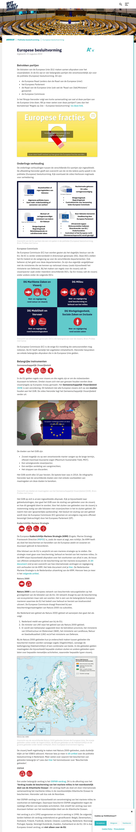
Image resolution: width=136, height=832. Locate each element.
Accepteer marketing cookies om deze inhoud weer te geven (57, 134)
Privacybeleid (119, 829)
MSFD (41, 539)
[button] (132, 811)
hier (71, 567)
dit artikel (72, 753)
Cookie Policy (107, 829)
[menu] (127, 4)
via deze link (77, 105)
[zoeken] (120, 4)
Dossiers (10, 40)
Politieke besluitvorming (28, 40)
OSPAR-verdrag (58, 781)
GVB (20, 387)
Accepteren (100, 823)
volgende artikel (31, 573)
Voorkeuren (127, 823)
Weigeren (113, 823)
